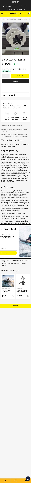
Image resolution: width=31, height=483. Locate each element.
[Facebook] (13, 2)
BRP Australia (6, 288)
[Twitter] (12, 95)
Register (19, 9)
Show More (15, 305)
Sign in (14, 9)
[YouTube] (18, 2)
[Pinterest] (15, 95)
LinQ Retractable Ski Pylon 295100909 (22, 291)
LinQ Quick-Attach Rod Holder (7, 291)
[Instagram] (15, 2)
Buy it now (15, 81)
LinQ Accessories (15, 108)
